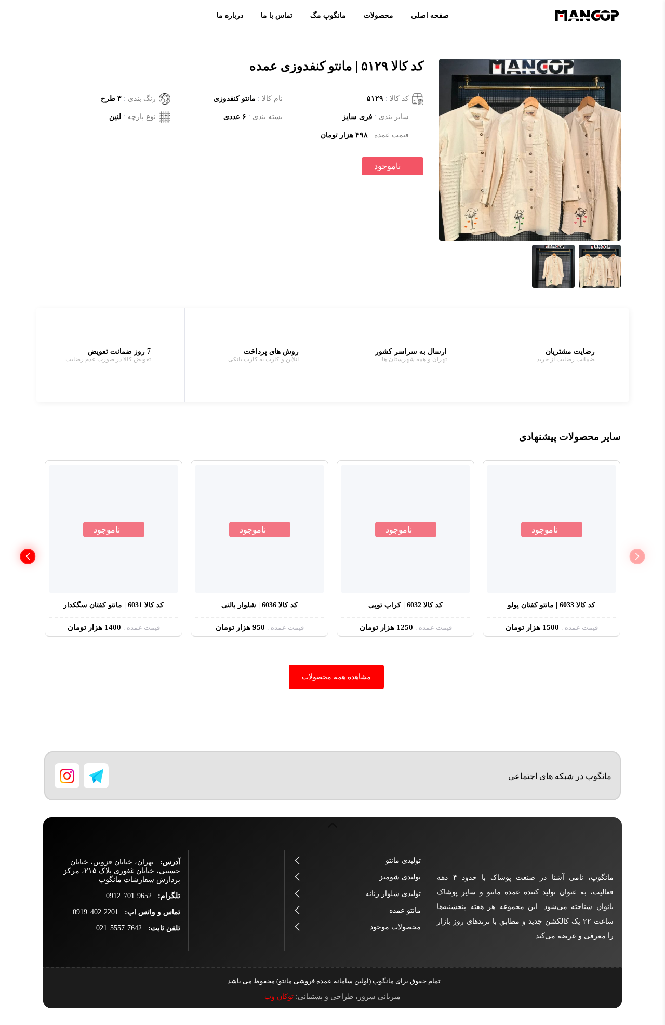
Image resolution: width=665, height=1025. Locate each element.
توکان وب (279, 997)
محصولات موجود (395, 927)
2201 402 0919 (95, 912)
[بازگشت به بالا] (332, 830)
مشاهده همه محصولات (336, 677)
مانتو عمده (405, 910)
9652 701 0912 (129, 896)
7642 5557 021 (119, 928)
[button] (27, 556)
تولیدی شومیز (400, 877)
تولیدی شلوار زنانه (393, 894)
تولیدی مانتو (403, 860)
